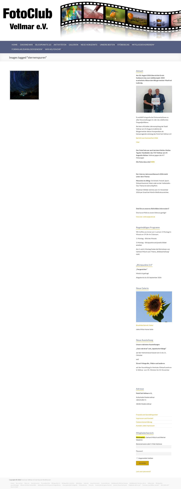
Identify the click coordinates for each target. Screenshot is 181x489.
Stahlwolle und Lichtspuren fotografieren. (49, 485)
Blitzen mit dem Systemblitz (28, 485)
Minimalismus (83, 485)
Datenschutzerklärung (144, 422)
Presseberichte (45, 483)
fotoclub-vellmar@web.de (145, 217)
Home (14, 44)
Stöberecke (123, 44)
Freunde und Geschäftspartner (147, 415)
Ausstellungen (15, 485)
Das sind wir (26, 44)
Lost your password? (143, 471)
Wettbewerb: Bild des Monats (119, 483)
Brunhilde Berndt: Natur (144, 325)
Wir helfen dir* (53, 49)
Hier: (138, 142)
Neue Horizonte (89, 44)
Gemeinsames (35, 483)
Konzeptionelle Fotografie (70, 485)
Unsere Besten (107, 44)
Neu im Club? (14, 487)
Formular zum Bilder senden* (27, 49)
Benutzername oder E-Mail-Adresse (149, 444)
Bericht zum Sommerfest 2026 (147, 138)
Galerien (73, 44)
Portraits (91, 485)
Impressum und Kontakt (144, 418)
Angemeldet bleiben (145, 458)
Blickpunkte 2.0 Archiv (68, 483)
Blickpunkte (159, 483)
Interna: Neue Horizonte (120, 485)
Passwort (139, 451)
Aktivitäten (60, 44)
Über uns (26, 483)
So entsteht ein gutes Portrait (103, 485)
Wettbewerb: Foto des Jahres (138, 483)
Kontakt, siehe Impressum (145, 426)
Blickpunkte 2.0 (43, 44)
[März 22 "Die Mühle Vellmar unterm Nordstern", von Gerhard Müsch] (24, 85)
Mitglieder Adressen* (143, 44)
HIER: (153, 162)
